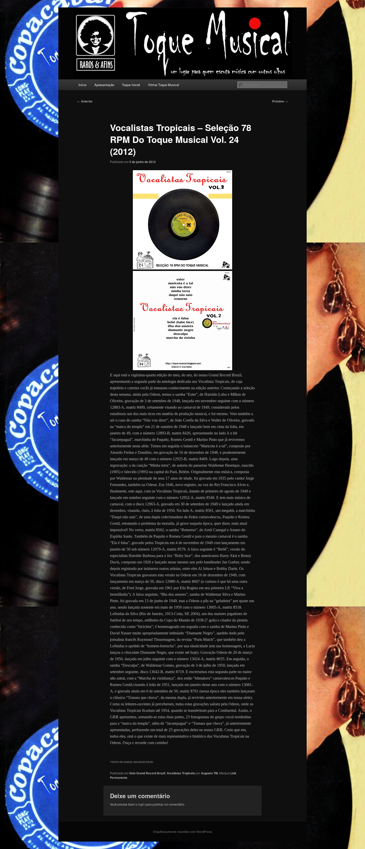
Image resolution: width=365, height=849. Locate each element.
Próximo (280, 101)
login (141, 804)
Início (82, 84)
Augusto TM (209, 773)
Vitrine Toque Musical (163, 84)
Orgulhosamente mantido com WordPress (182, 831)
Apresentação (104, 84)
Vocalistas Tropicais (181, 773)
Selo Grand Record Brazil (147, 773)
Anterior (85, 101)
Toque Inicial (131, 84)
